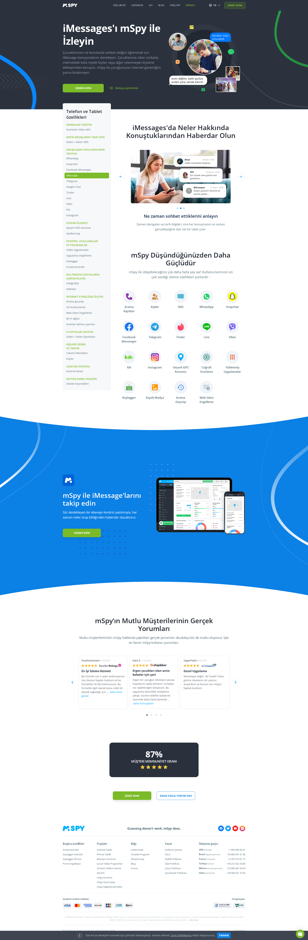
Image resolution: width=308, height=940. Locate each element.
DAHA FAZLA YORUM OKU (176, 795)
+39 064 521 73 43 (236, 872)
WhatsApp (72, 158)
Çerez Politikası (173, 868)
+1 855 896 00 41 (236, 849)
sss (151, 5)
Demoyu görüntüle (126, 88)
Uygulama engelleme (78, 255)
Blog (133, 863)
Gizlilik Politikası (173, 859)
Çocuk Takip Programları (110, 863)
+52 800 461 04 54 (236, 868)
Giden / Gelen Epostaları (80, 336)
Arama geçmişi (75, 301)
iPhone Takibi (104, 854)
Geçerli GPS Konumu (78, 227)
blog (161, 5)
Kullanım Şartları (173, 849)
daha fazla (193, 920)
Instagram (72, 215)
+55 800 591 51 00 (236, 854)
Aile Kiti (100, 872)
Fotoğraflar (72, 283)
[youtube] (235, 828)
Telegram (72, 181)
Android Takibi (104, 849)
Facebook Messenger (78, 169)
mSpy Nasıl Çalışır (106, 882)
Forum (134, 868)
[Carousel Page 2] (180, 208)
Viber (69, 204)
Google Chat (73, 186)
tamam (224, 935)
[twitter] (228, 828)
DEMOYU (190, 5)
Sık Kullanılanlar (76, 307)
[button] (300, 934)
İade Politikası (172, 863)
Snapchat (72, 164)
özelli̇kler (119, 5)
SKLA (167, 854)
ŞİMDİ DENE (235, 5)
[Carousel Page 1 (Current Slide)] (147, 715)
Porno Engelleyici (72, 863)
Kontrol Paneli (74, 371)
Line (68, 198)
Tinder (70, 192)
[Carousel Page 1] (177, 208)
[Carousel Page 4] (161, 715)
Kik (68, 209)
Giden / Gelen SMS (77, 142)
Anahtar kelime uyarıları (80, 324)
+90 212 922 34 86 (236, 863)
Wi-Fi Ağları (73, 318)
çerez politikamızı (181, 935)
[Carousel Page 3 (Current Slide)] (184, 208)
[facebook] (221, 828)
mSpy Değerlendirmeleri (109, 886)
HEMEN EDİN (83, 88)
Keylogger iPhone (72, 859)
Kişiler (70, 358)
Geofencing (73, 233)
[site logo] (70, 5)
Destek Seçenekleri (77, 383)
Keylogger (72, 261)
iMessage (72, 175)
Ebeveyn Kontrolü (106, 859)
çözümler (137, 5)
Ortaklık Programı (140, 854)
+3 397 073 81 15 (236, 859)
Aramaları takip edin (78, 129)
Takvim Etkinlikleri (77, 353)
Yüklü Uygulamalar (77, 250)
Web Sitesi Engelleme (79, 313)
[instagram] (242, 828)
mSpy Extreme (104, 877)
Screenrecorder (75, 267)
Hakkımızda (137, 849)
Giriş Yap (175, 5)
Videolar (71, 289)
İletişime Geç (137, 859)
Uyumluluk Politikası (175, 872)
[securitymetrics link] (222, 905)
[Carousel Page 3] (156, 715)
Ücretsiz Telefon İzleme (109, 868)
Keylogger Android (72, 854)
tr (214, 5)
